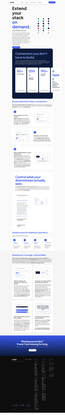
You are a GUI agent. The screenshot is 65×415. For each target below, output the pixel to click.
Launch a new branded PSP (44, 390)
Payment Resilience (35, 385)
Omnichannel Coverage (44, 403)
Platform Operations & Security (36, 377)
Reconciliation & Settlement (36, 412)
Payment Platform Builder (35, 368)
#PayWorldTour (51, 371)
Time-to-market (43, 370)
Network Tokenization (36, 405)
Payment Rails (43, 385)
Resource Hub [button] (33, 2)
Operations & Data (36, 410)
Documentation (51, 378)
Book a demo (16, 47)
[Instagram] (27, 362)
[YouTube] (29, 362)
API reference (51, 379)
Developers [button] (40, 2)
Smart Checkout (35, 387)
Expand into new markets (44, 392)
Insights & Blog (51, 367)
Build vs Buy (44, 368)
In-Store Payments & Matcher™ (36, 393)
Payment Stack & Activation (35, 374)
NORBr (12, 2)
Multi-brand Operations (43, 397)
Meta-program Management (44, 387)
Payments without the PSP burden (43, 375)
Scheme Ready (35, 408)
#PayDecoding (51, 372)
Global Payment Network (35, 371)
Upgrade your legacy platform (44, 382)
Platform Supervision (36, 403)
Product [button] (22, 2)
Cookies (30, 412)
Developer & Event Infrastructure (36, 389)
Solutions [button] (27, 2)
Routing (35, 382)
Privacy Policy (26, 412)
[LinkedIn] (25, 362)
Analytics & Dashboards (36, 398)
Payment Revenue (43, 372)
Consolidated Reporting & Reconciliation (44, 400)
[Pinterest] (30, 362)
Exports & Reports (35, 401)
